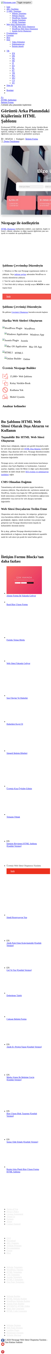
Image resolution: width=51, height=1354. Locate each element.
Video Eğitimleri (18, 42)
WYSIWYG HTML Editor (18, 1306)
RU (13, 75)
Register (10, 90)
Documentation (13, 1248)
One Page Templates (15, 1282)
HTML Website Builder (17, 1299)
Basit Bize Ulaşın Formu (17, 604)
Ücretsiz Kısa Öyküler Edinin (19, 788)
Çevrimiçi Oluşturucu (20, 312)
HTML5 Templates (15, 1279)
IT (13, 63)
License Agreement (15, 1214)
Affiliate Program (14, 1245)
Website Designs (18, 16)
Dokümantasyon (18, 44)
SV (13, 83)
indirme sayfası (20, 274)
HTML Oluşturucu (8, 229)
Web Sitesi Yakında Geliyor (18, 663)
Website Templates (19, 13)
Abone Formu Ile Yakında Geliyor (21, 596)
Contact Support (14, 1224)
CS (13, 80)
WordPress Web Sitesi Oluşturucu (25, 29)
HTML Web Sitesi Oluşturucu (23, 27)
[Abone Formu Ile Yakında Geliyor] (24, 593)
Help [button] (8, 40)
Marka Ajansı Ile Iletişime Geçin (20, 1078)
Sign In (10, 85)
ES (13, 66)
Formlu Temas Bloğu (16, 640)
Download (11, 1241)
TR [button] (8, 51)
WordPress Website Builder (18, 1301)
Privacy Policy (13, 1211)
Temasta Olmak (13, 817)
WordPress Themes (19, 18)
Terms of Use (12, 1209)
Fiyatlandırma (12, 33)
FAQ (9, 1238)
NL (13, 58)
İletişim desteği (18, 46)
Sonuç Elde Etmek (22, 1142)
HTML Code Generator (17, 1311)
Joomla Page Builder (15, 1304)
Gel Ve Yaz (19, 970)
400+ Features (13, 1243)
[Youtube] (2, 1345)
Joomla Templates (19, 20)
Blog (8, 38)
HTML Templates (19, 22)
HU (13, 78)
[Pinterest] (2, 1353)
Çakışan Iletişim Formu (17, 1019)
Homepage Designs (15, 1333)
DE (13, 56)
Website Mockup (14, 1335)
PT (13, 70)
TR (13, 73)
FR (13, 61)
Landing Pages (13, 1330)
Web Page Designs (15, 1328)
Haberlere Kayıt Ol (15, 724)
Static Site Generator (15, 1308)
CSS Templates (13, 1274)
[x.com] (2, 1349)
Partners (10, 1219)
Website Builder (13, 1296)
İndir (8, 7)
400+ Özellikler (13, 9)
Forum (9, 1250)
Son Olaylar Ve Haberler (17, 698)
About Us (11, 1216)
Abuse (9, 1221)
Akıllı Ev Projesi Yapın (24, 1047)
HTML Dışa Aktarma (32, 449)
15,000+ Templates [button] (14, 11)
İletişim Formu (31, 139)
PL (13, 68)
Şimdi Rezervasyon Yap (17, 917)
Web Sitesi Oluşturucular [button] (16, 24)
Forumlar (10, 35)
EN (13, 53)
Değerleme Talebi (14, 995)
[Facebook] (2, 1341)
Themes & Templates (15, 1260)
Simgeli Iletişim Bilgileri (17, 753)
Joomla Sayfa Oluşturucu (21, 31)
